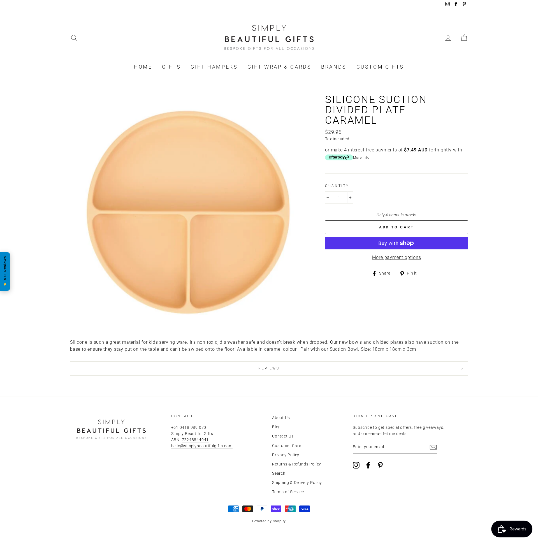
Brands (334, 67)
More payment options (396, 257)
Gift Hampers (214, 67)
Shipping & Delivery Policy (297, 482)
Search (279, 473)
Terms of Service (288, 492)
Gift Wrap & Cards (279, 67)
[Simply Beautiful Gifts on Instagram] (356, 465)
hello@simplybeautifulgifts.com (202, 446)
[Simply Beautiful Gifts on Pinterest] (380, 465)
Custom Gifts (380, 67)
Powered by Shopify (269, 521)
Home (143, 67)
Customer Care (286, 445)
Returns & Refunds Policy (296, 464)
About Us (281, 417)
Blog (276, 427)
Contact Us (283, 436)
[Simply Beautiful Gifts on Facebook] (368, 465)
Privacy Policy (285, 455)
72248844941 (195, 439)
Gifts (171, 67)
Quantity (337, 186)
